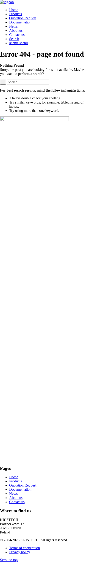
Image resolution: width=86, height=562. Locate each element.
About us (15, 498)
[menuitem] (47, 10)
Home (13, 477)
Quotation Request (22, 485)
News (13, 494)
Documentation (20, 489)
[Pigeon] (7, 2)
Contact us (17, 502)
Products (15, 481)
